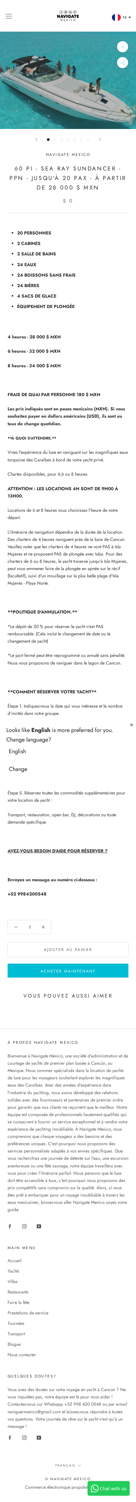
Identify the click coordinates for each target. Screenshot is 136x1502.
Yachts (13, 1271)
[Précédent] (36, 139)
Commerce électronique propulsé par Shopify (68, 1487)
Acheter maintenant (68, 971)
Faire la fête (18, 1302)
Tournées (16, 1323)
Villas (13, 1281)
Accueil (15, 1260)
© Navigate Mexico (68, 1478)
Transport (16, 1334)
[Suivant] (100, 139)
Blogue (14, 1344)
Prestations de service (28, 1313)
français (65, 1465)
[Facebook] (10, 1226)
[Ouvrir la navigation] (9, 15)
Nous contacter (22, 1354)
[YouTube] (39, 1226)
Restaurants (18, 1292)
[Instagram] (24, 1226)
